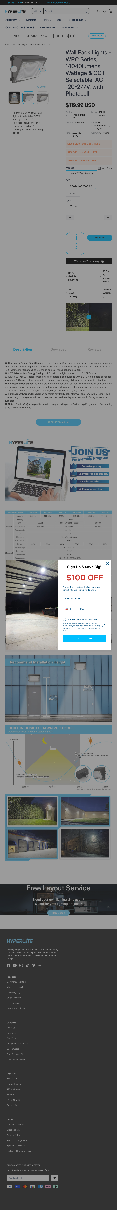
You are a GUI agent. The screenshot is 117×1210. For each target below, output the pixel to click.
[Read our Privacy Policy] (104, 624)
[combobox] (69, 609)
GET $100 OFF (84, 638)
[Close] (107, 563)
